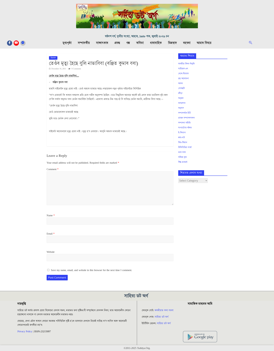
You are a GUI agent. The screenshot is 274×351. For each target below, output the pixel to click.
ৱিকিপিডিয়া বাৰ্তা (185, 147)
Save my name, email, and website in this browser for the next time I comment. (91, 270)
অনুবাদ (181, 108)
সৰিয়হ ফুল (182, 157)
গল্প (128, 43)
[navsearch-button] (252, 43)
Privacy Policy (24, 331)
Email (51, 233)
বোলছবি (181, 88)
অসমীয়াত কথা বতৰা (164, 310)
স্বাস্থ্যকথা (182, 103)
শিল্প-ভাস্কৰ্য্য (182, 162)
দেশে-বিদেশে (183, 73)
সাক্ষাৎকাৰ (102, 43)
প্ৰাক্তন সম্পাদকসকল (186, 117)
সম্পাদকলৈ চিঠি (184, 113)
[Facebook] (9, 43)
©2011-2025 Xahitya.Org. (137, 348)
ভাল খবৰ (182, 152)
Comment (53, 169)
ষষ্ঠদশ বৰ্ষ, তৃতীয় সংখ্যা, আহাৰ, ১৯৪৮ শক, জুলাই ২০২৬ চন (137, 36)
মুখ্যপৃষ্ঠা (67, 43)
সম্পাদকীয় (84, 43)
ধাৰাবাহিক (156, 43)
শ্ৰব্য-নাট (181, 137)
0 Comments (76, 68)
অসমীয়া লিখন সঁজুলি (186, 63)
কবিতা (140, 43)
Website (51, 252)
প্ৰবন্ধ (117, 43)
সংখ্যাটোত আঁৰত (185, 127)
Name (51, 215)
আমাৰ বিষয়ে (204, 43)
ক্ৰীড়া (180, 93)
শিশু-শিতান (182, 142)
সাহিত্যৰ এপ (183, 68)
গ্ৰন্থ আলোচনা (183, 78)
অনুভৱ (180, 98)
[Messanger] (23, 43)
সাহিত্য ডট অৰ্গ (161, 317)
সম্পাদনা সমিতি (184, 122)
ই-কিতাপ (182, 132)
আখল (180, 83)
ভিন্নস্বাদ (172, 43)
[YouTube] (16, 43)
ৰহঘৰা (186, 43)
